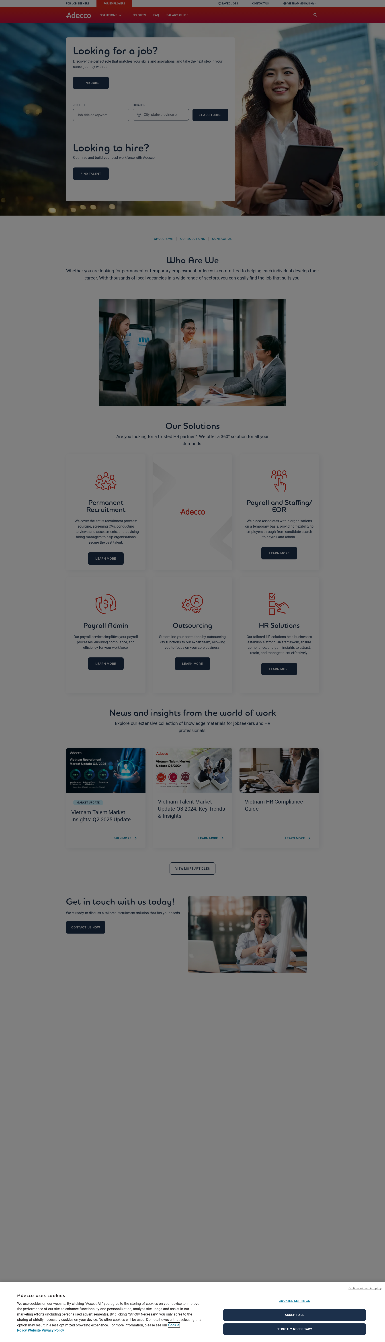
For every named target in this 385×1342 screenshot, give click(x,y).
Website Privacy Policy (46, 1330)
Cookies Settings (294, 1301)
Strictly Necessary (294, 1329)
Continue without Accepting (365, 1288)
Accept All (294, 1315)
